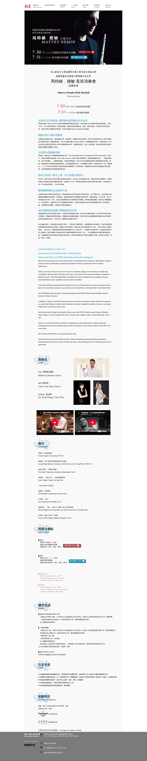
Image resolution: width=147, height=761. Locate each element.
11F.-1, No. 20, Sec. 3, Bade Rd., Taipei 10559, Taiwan (61, 736)
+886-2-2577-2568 (50, 743)
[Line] (31, 745)
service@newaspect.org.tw (53, 752)
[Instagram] (28, 745)
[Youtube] (34, 745)
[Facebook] (25, 745)
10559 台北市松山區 (50, 734)
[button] (49, 5)
